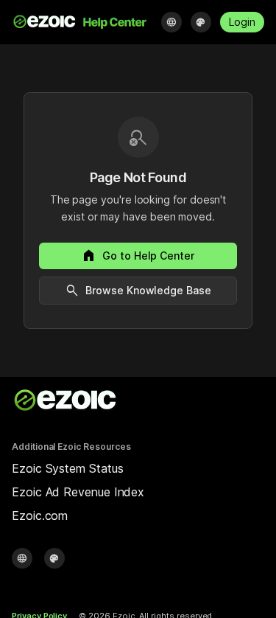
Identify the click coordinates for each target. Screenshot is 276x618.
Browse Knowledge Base (137, 290)
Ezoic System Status (67, 468)
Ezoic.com (40, 515)
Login (242, 21)
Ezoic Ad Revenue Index (78, 492)
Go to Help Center (138, 256)
